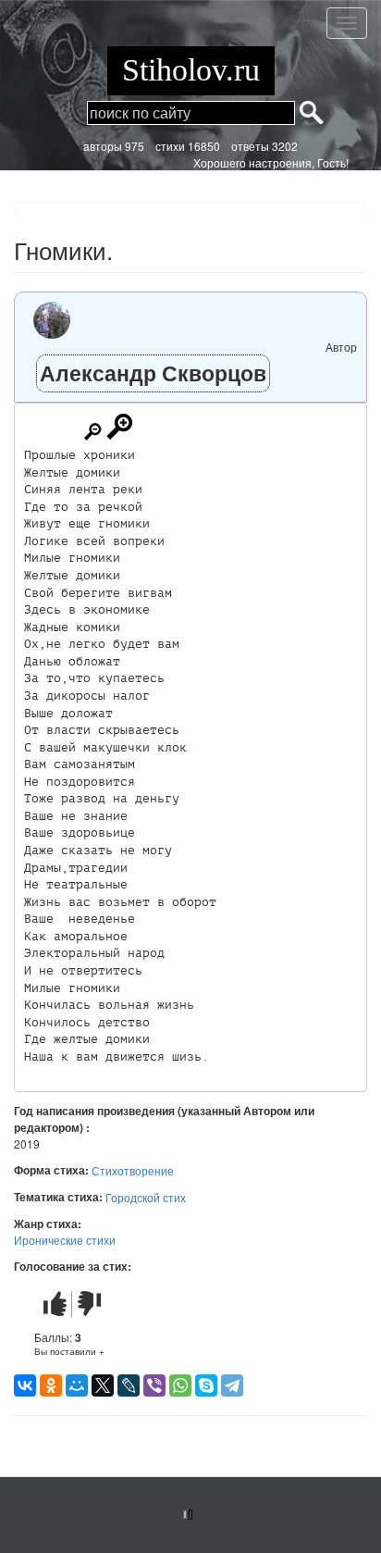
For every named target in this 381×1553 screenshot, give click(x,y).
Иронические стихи (65, 1240)
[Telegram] (232, 1385)
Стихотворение (133, 1170)
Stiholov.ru (191, 70)
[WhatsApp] (180, 1385)
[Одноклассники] (51, 1385)
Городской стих (145, 1197)
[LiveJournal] (128, 1385)
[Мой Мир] (77, 1385)
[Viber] (154, 1385)
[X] (103, 1385)
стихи (170, 146)
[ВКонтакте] (25, 1385)
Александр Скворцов (153, 372)
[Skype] (206, 1385)
